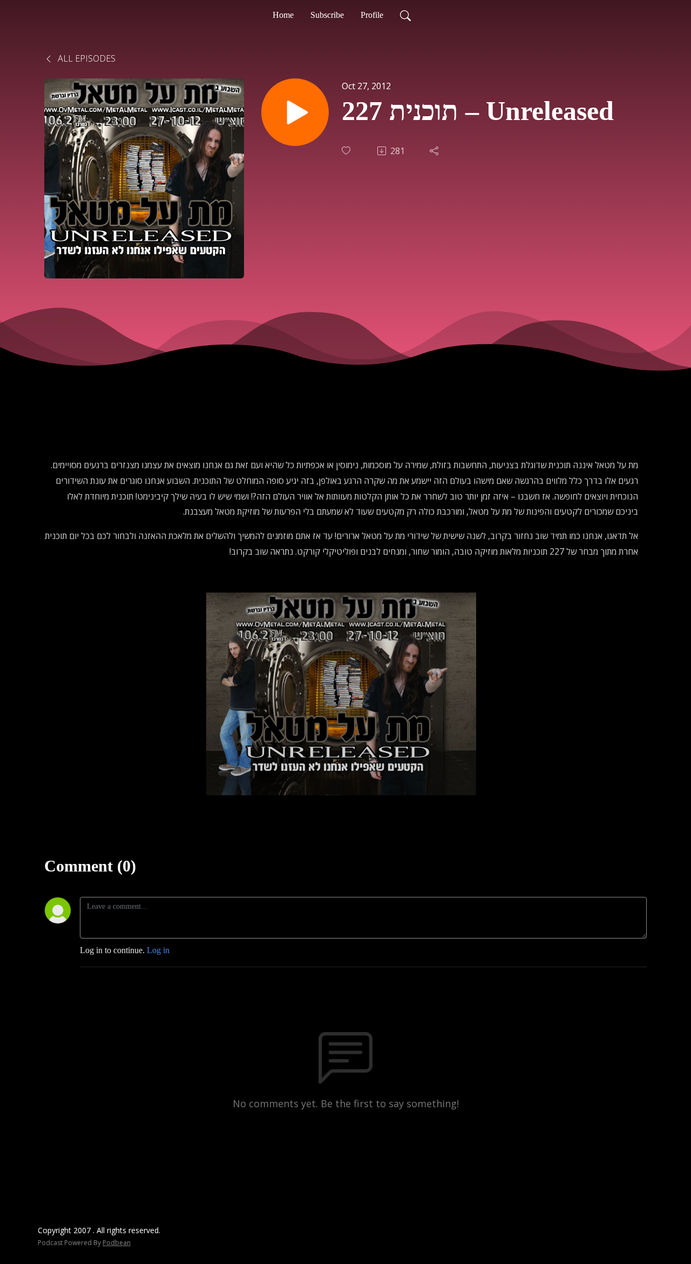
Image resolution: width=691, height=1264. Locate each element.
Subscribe (327, 14)
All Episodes (86, 58)
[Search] (405, 15)
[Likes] (347, 150)
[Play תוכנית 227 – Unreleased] (295, 112)
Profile (372, 14)
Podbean (117, 1242)
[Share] (435, 150)
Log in (158, 950)
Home (283, 14)
